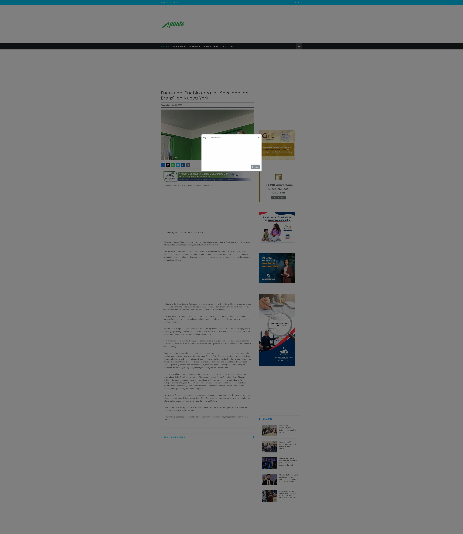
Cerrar (255, 170)
